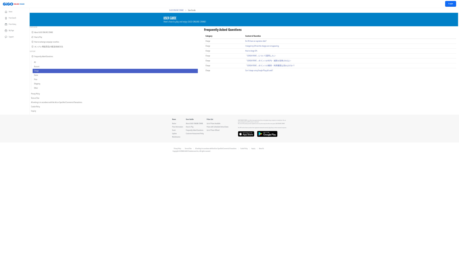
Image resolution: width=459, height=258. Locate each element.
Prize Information (177, 127)
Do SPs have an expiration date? (255, 41)
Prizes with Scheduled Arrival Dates (217, 127)
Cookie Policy (35, 107)
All (35, 62)
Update (174, 134)
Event (174, 130)
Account (36, 67)
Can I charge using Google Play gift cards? (259, 71)
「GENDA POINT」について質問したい (260, 56)
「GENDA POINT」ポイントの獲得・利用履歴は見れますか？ (270, 66)
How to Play (38, 37)
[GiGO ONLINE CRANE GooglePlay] (267, 136)
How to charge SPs (251, 51)
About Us (261, 148)
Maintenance (176, 137)
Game (36, 75)
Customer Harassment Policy (195, 134)
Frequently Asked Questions (43, 57)
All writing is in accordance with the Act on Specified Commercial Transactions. (56, 102)
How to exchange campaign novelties (46, 42)
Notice (174, 124)
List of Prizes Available (213, 124)
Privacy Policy (35, 94)
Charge (36, 71)
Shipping (37, 84)
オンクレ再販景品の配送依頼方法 (48, 47)
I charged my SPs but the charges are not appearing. (262, 46)
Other (36, 88)
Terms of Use (35, 98)
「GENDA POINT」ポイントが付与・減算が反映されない (268, 61)
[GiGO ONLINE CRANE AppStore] (246, 136)
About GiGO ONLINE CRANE (43, 32)
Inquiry (33, 111)
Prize (35, 80)
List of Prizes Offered (213, 130)
